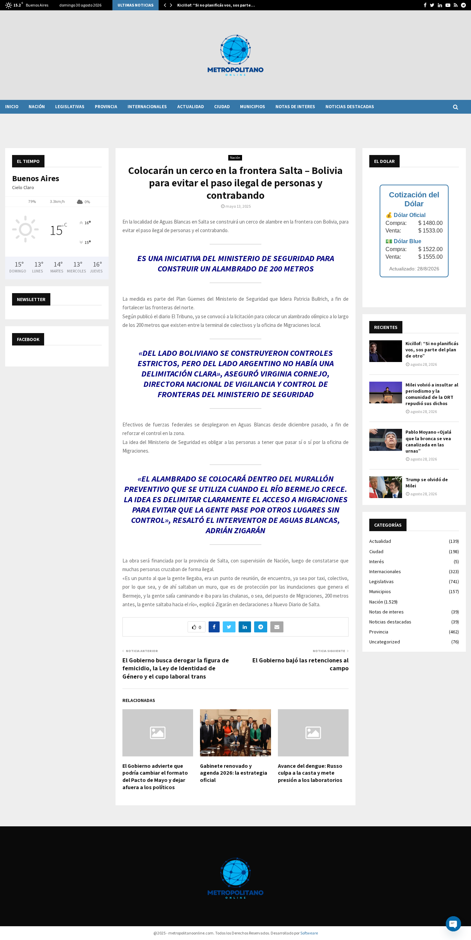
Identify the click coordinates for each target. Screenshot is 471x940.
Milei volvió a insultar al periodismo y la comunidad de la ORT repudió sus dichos (431, 394)
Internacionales (147, 107)
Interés (376, 561)
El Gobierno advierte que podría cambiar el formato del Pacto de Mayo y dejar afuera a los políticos (155, 776)
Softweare (309, 933)
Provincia (106, 107)
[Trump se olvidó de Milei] (385, 487)
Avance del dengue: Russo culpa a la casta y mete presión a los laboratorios (310, 773)
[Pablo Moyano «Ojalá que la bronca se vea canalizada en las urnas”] (385, 440)
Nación (37, 107)
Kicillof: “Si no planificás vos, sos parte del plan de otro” (432, 349)
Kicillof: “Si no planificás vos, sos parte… (216, 5)
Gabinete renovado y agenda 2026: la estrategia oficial (233, 773)
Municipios (252, 107)
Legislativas (69, 107)
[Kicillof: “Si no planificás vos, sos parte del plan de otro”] (385, 351)
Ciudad (222, 107)
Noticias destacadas (349, 107)
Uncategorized (384, 642)
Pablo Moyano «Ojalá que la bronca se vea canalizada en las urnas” (428, 441)
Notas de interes (295, 107)
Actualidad (190, 107)
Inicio (11, 107)
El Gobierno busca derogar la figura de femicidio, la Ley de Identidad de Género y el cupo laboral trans (175, 668)
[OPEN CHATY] (453, 923)
